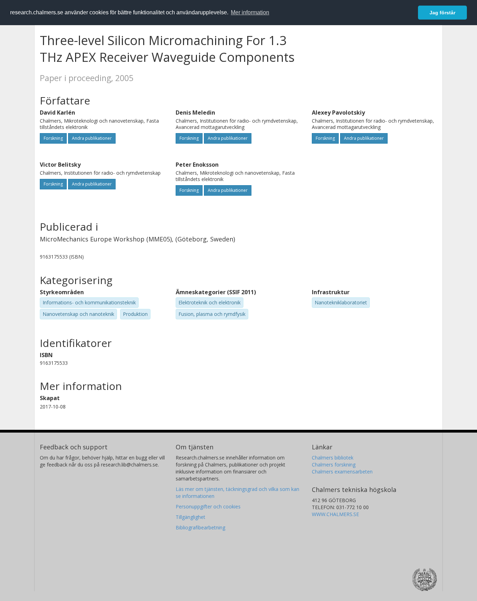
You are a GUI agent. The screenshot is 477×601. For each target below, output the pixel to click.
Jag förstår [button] (442, 12)
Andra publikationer (92, 138)
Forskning (53, 138)
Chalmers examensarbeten (342, 471)
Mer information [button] (250, 12)
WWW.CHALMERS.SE (335, 514)
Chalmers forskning (333, 464)
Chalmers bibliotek (332, 457)
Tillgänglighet (190, 517)
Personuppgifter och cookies (208, 506)
